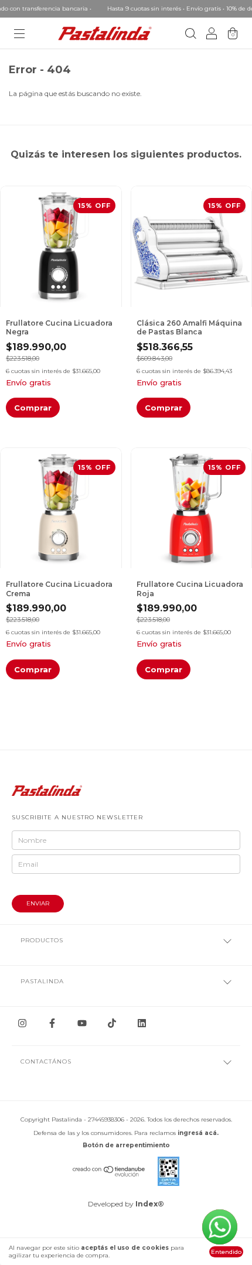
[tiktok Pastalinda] (111, 1023)
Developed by (126, 1203)
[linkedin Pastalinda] (141, 1023)
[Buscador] (190, 34)
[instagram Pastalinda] (22, 1023)
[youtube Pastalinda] (82, 1023)
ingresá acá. (198, 1133)
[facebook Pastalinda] (52, 1023)
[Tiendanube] (109, 1174)
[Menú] (19, 34)
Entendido (226, 1252)
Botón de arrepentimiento (126, 1145)
